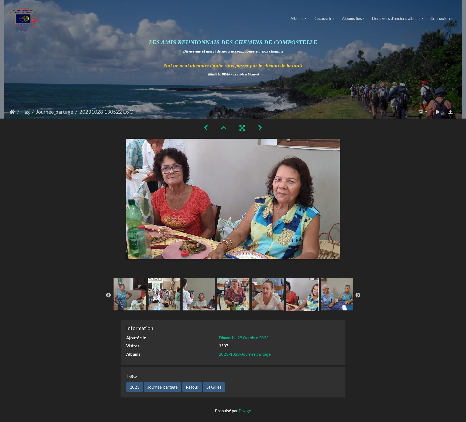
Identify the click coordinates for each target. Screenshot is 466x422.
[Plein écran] (242, 128)
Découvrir (322, 18)
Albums (296, 18)
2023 (134, 387)
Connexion (440, 18)
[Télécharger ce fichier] (451, 112)
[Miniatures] (223, 128)
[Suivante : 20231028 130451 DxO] (260, 128)
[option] (129, 294)
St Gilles (214, 387)
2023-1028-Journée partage (245, 354)
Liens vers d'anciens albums (396, 18)
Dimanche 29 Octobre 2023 (244, 337)
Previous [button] (108, 295)
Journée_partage (54, 112)
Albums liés (352, 18)
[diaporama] (438, 112)
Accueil (12, 112)
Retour (192, 387)
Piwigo (245, 410)
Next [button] (358, 295)
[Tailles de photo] (423, 112)
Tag (25, 112)
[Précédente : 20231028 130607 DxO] (205, 128)
